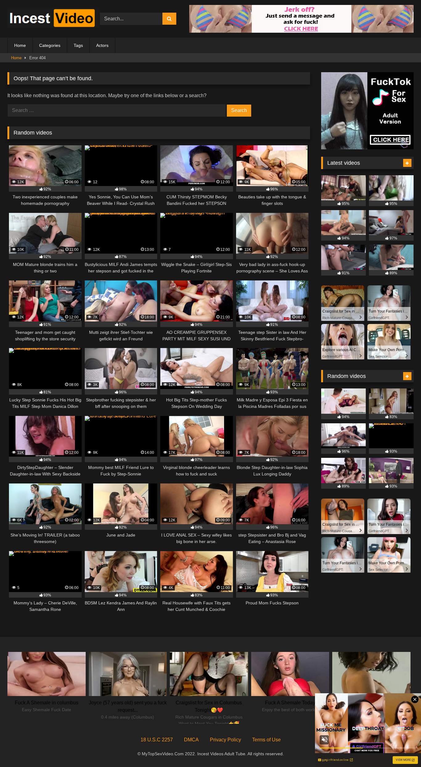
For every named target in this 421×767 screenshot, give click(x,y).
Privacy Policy (225, 739)
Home (20, 45)
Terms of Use (266, 739)
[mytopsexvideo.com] (53, 19)
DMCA (191, 739)
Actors (102, 45)
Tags (78, 45)
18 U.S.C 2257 (157, 739)
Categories (49, 45)
